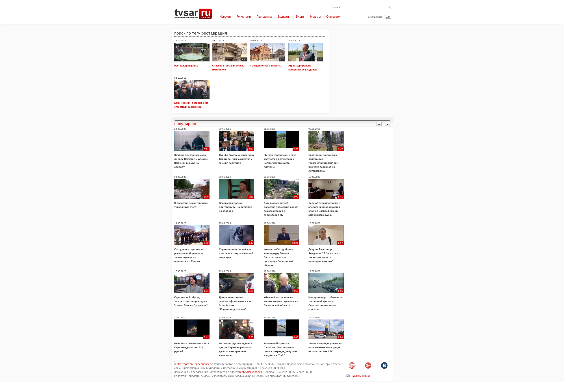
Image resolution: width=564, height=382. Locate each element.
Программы (264, 16)
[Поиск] (390, 7)
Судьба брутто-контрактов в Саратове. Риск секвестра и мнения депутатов (236, 159)
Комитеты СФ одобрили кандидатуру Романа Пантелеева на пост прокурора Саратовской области (278, 257)
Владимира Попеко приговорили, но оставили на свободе (235, 207)
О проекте (333, 16)
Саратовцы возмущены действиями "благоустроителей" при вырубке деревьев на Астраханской (323, 163)
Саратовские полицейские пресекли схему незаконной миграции (236, 253)
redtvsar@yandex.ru (251, 372)
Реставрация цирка (186, 65)
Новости (225, 16)
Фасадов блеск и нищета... (266, 65)
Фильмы (315, 16)
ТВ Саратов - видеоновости (195, 364)
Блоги (300, 16)
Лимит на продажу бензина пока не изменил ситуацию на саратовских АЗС (324, 347)
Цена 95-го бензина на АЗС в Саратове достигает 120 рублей (191, 347)
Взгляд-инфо (375, 16)
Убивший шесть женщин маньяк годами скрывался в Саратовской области (281, 301)
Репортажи (243, 16)
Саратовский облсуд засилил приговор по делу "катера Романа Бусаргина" (191, 301)
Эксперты (283, 16)
